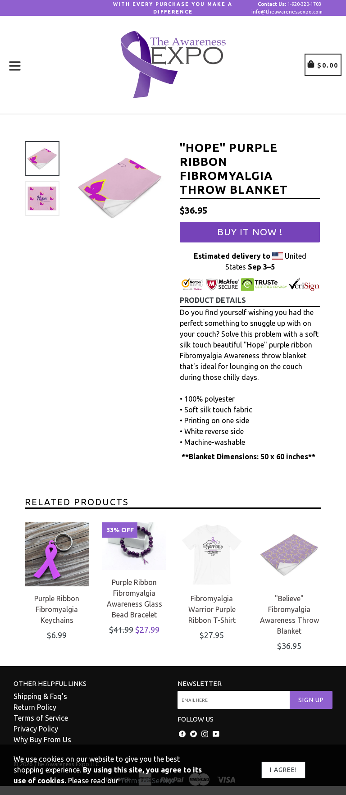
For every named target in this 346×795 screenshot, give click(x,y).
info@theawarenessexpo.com (287, 11)
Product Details (213, 300)
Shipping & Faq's (40, 696)
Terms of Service (41, 718)
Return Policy (35, 707)
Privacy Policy (36, 729)
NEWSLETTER (200, 683)
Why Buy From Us (42, 740)
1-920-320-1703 (289, 4)
